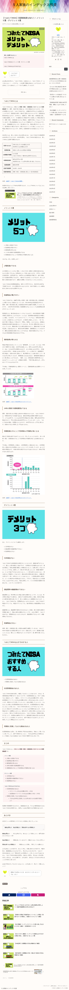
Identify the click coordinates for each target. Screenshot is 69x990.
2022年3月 (52, 192)
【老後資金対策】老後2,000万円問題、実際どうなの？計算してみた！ (58, 104)
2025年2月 (52, 139)
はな (58, 35)
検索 (50, 66)
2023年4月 (52, 167)
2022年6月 (52, 181)
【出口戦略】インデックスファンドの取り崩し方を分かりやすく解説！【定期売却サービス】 (57, 112)
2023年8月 (52, 153)
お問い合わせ (53, 985)
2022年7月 (52, 178)
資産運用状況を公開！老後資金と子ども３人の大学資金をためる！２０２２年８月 (57, 81)
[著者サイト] (9, 894)
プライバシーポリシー (62, 985)
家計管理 (51, 212)
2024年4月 (52, 142)
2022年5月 (52, 185)
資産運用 (5, 883)
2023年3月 (52, 171)
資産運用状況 (53, 219)
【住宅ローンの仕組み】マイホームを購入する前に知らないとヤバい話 (57, 97)
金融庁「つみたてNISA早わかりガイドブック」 (19, 401)
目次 (22, 92)
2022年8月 (52, 174)
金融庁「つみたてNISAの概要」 (14, 181)
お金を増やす (53, 205)
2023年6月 (52, 160)
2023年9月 (52, 149)
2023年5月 (52, 164)
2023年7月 (52, 156)
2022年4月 (52, 188)
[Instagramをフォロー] (24, 894)
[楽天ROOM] (38, 894)
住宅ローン (52, 209)
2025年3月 (52, 135)
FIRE (50, 202)
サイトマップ (46, 985)
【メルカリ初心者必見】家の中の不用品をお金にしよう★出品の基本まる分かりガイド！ (57, 89)
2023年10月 (52, 146)
